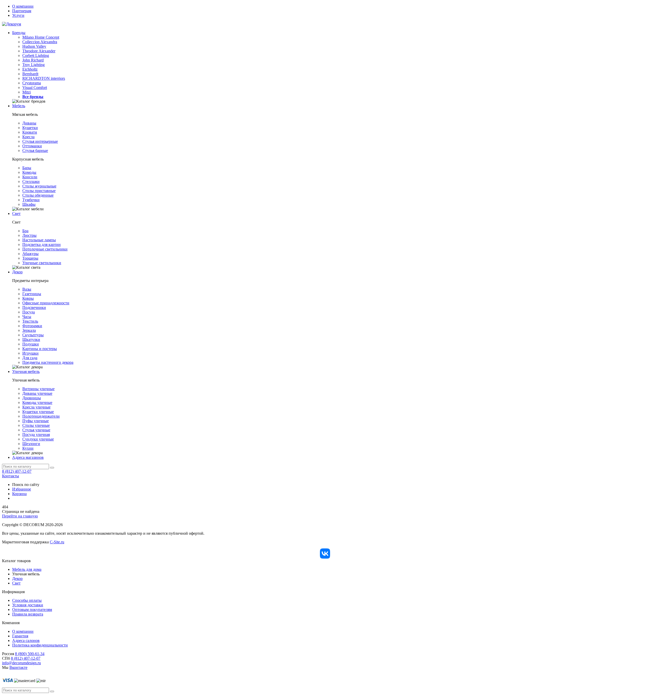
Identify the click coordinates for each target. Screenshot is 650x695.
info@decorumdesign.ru (21, 663)
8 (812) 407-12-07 (16, 471)
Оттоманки (32, 146)
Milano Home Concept (40, 37)
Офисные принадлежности (45, 303)
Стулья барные (35, 150)
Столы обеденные (38, 195)
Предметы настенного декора (47, 362)
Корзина (19, 494)
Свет (16, 213)
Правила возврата (27, 614)
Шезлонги (31, 443)
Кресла (28, 137)
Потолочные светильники (45, 249)
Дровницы (31, 398)
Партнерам (21, 11)
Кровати (29, 132)
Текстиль (30, 321)
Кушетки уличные (38, 411)
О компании (23, 6)
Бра (25, 231)
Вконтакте (18, 667)
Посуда (28, 312)
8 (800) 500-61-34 (29, 654)
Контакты (10, 476)
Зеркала (29, 330)
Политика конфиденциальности (40, 645)
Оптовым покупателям (32, 609)
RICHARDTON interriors (43, 78)
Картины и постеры (39, 348)
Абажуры (30, 253)
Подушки (30, 344)
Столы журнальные (39, 186)
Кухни (28, 448)
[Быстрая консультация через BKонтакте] (325, 553)
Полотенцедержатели (41, 416)
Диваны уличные (37, 393)
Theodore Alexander (38, 51)
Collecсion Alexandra (39, 42)
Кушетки (30, 127)
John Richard (33, 60)
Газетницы (31, 294)
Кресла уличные (36, 407)
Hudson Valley (34, 46)
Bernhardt (30, 74)
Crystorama (31, 83)
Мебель (18, 106)
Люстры (29, 235)
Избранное (21, 489)
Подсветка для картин (41, 244)
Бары (26, 168)
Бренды (18, 32)
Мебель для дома (26, 569)
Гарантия (20, 636)
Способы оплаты (27, 600)
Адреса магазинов (28, 457)
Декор (17, 272)
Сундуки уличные (38, 439)
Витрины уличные (38, 389)
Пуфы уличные (35, 421)
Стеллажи (31, 181)
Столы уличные (36, 425)
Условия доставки (27, 605)
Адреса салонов (26, 640)
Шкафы (29, 204)
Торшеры (30, 258)
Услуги (18, 15)
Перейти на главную (20, 516)
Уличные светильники (41, 263)
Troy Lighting (33, 64)
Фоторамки (32, 326)
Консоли (29, 177)
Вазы (26, 289)
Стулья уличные (36, 430)
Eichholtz (30, 69)
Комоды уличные (37, 402)
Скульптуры (33, 335)
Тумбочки (31, 200)
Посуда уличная (36, 434)
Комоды (29, 172)
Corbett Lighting (35, 55)
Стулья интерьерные (40, 141)
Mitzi (26, 92)
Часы (26, 316)
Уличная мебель (26, 371)
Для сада (29, 358)
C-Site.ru (57, 542)
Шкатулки (31, 339)
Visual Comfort (34, 87)
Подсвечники (34, 307)
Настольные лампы (39, 240)
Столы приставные (39, 190)
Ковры (28, 298)
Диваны (29, 123)
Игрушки (30, 353)
